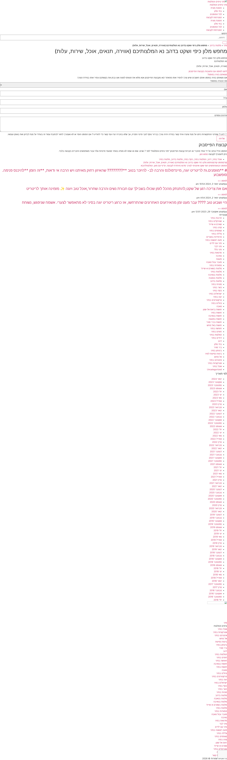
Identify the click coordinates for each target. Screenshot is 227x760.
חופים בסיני (216, 331)
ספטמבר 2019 (215, 524)
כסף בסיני (188, 159)
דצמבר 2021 (216, 451)
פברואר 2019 (215, 546)
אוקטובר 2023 (215, 382)
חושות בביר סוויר (214, 322)
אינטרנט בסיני (215, 360)
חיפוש (224, 33)
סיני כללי (218, 249)
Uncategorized (214, 369)
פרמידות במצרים (214, 237)
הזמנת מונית (216, 8)
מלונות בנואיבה (215, 274)
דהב (209, 159)
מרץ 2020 (217, 505)
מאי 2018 (217, 574)
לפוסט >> (222, 180)
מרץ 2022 (217, 442)
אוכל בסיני (217, 159)
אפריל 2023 (216, 401)
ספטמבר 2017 (215, 584)
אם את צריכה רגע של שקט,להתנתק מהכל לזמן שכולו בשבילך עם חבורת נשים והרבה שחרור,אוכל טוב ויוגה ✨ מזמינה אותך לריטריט (126, 188)
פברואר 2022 (215, 445)
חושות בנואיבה (215, 315)
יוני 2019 (218, 533)
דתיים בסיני (216, 338)
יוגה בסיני (217, 297)
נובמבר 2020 (215, 492)
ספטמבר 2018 (215, 562)
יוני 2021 (218, 470)
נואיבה (219, 255)
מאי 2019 (217, 536)
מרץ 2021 (217, 480)
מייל (225, 98)
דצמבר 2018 (216, 552)
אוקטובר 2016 (215, 593)
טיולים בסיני (216, 303)
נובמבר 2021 (216, 454)
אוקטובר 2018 (215, 558)
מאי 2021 (217, 473)
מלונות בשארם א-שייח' (211, 268)
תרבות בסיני (216, 218)
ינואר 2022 (216, 448)
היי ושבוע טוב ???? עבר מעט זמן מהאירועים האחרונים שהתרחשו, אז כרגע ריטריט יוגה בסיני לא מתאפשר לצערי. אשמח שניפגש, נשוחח (124, 202)
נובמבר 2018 (216, 555)
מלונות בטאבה (215, 278)
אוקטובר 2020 (215, 495)
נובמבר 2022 (215, 416)
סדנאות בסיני (216, 252)
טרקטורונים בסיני (214, 300)
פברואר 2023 (215, 407)
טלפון (224, 107)
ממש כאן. (203, 154)
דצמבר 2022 (216, 413)
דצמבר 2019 (216, 514)
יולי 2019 (218, 530)
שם (225, 89)
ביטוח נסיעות (221, 641)
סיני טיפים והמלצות (218, 4)
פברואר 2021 (215, 483)
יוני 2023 (217, 394)
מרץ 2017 (217, 587)
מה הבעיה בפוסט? (218, 81)
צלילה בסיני (216, 233)
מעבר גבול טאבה (214, 262)
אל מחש (218, 356)
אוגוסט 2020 (216, 502)
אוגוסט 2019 (216, 527)
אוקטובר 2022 (215, 420)
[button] (113, 74)
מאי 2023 (217, 398)
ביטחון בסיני (216, 350)
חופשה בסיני (216, 328)
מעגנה (219, 259)
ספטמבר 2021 (215, 461)
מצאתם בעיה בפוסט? (217, 74)
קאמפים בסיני (215, 230)
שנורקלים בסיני (215, 221)
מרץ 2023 (217, 404)
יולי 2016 (218, 600)
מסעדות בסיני (215, 265)
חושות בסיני (216, 312)
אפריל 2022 (216, 439)
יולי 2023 (217, 391)
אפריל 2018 (216, 577)
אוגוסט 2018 (216, 565)
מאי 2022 (217, 435)
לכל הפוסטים (216, 14)
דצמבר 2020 (216, 489)
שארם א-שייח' (215, 224)
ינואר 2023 (216, 410)
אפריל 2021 (216, 476)
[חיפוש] (225, 42)
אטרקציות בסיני (215, 363)
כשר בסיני (217, 287)
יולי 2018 (218, 568)
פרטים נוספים (221, 115)
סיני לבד (218, 246)
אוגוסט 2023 (216, 388)
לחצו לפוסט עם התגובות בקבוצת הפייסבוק (208, 71)
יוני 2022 (217, 432)
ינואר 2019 (217, 549)
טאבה (219, 306)
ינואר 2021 (217, 486)
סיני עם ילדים (216, 243)
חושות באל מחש (214, 325)
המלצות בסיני (200, 159)
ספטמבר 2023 (215, 385)
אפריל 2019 (216, 540)
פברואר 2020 (215, 508)
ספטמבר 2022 (215, 423)
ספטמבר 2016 (215, 596)
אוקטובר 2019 (215, 521)
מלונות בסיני (164, 159)
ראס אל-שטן (221, 742)
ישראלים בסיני (215, 293)
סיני (225, 45)
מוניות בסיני (216, 284)
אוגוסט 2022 (216, 426)
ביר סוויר (218, 347)
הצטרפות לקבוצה (214, 17)
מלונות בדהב (215, 45)
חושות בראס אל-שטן (212, 309)
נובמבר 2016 (216, 590)
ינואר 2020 (216, 511)
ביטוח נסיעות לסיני (213, 353)
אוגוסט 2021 (216, 464)
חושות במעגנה (215, 319)
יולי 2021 (218, 467)
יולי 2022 (217, 429)
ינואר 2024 (216, 379)
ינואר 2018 (217, 581)
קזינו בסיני (217, 227)
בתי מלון (218, 11)
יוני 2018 (218, 571)
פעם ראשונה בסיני (213, 240)
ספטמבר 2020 (215, 499)
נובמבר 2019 (216, 517)
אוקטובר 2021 (215, 457)
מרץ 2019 (217, 543)
